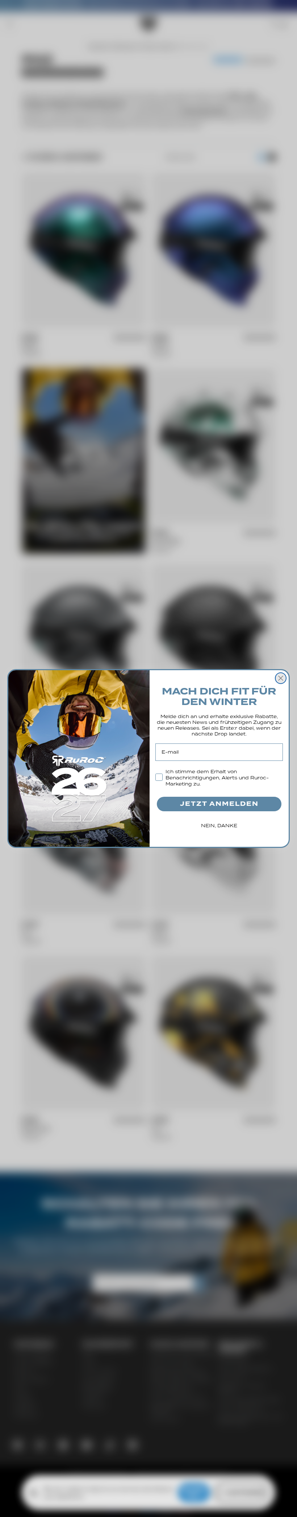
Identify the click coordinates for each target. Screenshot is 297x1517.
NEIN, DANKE (219, 826)
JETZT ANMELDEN (219, 803)
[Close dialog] (280, 678)
